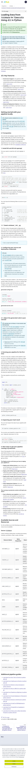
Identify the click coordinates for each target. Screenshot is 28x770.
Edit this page (6, 717)
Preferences (14, 766)
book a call (19, 41)
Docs (2, 739)
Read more (7, 342)
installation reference (20, 144)
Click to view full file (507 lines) (10, 243)
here (8, 124)
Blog (2, 741)
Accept (14, 761)
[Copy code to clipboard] (25, 157)
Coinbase (3, 71)
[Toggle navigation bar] (2, 2)
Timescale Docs (16, 32)
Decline (14, 763)
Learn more (9, 84)
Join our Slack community (8, 41)
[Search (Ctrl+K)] (26, 2)
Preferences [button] (21, 757)
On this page (5, 11)
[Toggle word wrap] (23, 177)
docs (23, 456)
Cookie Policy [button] (13, 755)
